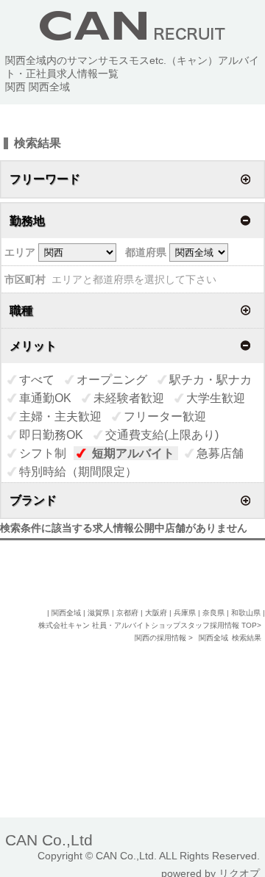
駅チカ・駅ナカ (210, 379)
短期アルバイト (133, 453)
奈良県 (213, 613)
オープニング (112, 379)
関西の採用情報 (161, 638)
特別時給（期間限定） (78, 471)
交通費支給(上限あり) (162, 435)
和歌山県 (246, 613)
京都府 (127, 613)
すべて (36, 379)
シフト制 (42, 453)
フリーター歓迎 (165, 416)
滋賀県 (99, 613)
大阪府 (156, 613)
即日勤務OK (51, 435)
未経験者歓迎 (128, 398)
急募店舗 (220, 453)
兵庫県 (185, 613)
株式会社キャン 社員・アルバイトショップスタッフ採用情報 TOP (147, 625)
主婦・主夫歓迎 (60, 416)
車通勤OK (45, 398)
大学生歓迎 (215, 398)
